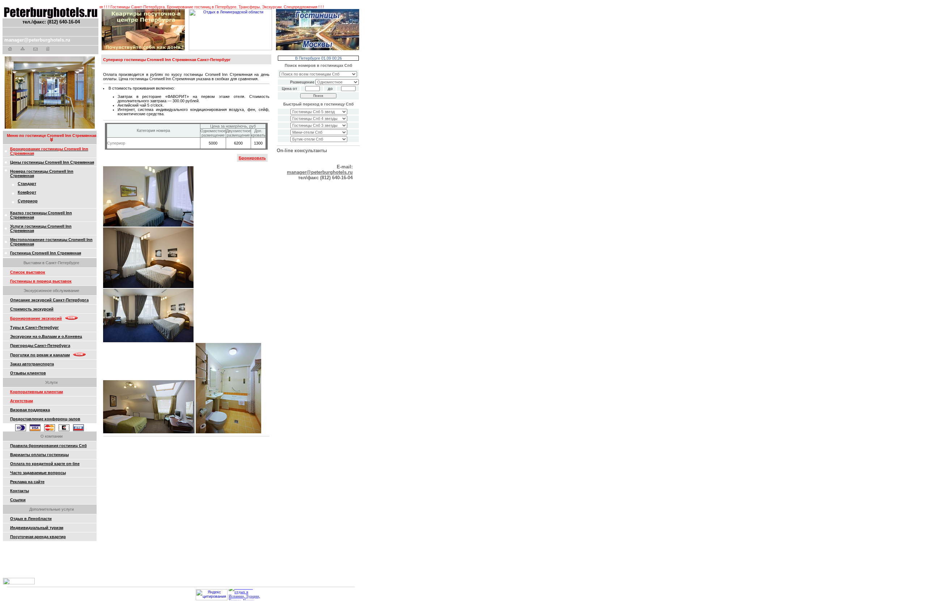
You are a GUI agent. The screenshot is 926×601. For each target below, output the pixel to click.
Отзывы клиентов (28, 373)
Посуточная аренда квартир (38, 537)
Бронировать (252, 158)
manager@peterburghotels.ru (37, 40)
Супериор (28, 201)
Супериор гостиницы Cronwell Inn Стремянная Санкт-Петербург (167, 59)
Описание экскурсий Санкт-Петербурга (49, 300)
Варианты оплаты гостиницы (39, 454)
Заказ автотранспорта (32, 364)
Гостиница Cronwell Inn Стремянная (45, 253)
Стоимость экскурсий (32, 309)
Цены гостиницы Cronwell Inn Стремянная (52, 162)
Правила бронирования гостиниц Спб (48, 445)
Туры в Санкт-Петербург (34, 327)
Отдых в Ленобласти (31, 518)
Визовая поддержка (30, 410)
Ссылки (18, 500)
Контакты (19, 491)
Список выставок (27, 272)
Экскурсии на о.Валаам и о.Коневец (46, 336)
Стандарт (27, 183)
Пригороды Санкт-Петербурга (40, 345)
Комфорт (27, 192)
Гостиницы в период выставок (41, 281)
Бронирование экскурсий (36, 318)
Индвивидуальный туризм (36, 527)
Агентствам (21, 401)
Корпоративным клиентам (36, 392)
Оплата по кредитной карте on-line (45, 464)
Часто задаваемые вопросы (38, 473)
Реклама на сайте (27, 482)
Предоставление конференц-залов (45, 419)
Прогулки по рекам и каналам (40, 355)
